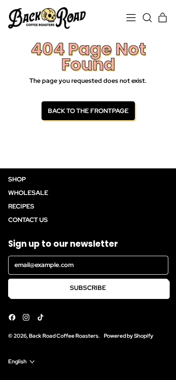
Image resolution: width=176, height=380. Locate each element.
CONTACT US (28, 220)
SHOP (17, 179)
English (17, 361)
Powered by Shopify (128, 335)
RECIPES (21, 206)
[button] (147, 17)
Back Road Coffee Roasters (63, 335)
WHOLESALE (28, 193)
